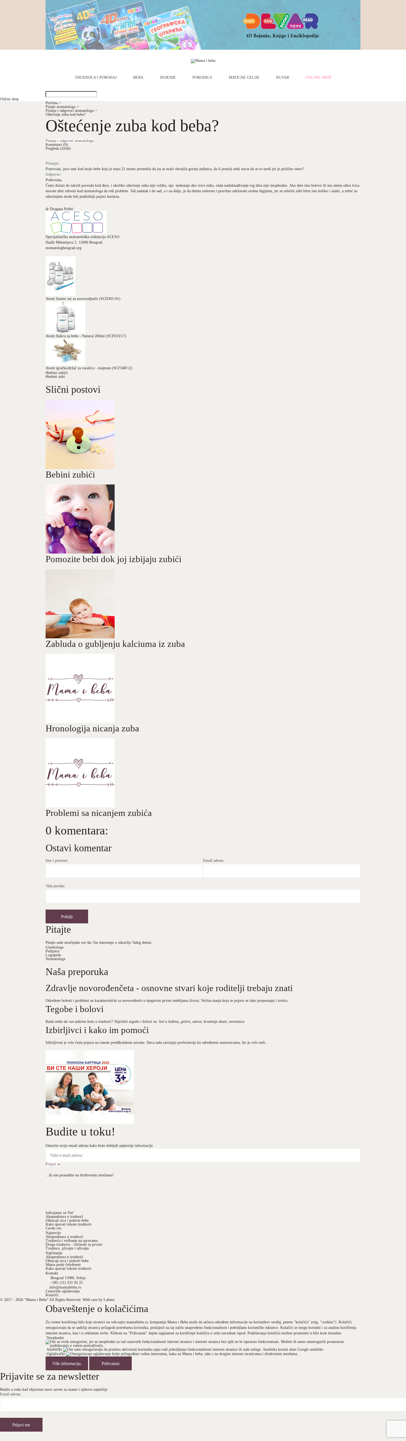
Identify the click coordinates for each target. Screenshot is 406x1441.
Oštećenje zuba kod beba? (66, 114)
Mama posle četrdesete (63, 1265)
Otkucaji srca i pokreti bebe (67, 1220)
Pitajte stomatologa (62, 107)
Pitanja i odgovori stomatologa (71, 111)
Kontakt (52, 1273)
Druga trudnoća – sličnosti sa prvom (74, 1244)
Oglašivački (56, 1354)
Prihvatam (110, 1363)
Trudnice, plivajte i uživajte (67, 1248)
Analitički (54, 1349)
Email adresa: (213, 861)
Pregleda (58, 148)
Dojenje (168, 78)
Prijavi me (21, 1424)
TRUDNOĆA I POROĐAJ (96, 78)
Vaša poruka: (55, 886)
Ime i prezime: (57, 861)
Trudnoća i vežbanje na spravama (72, 1241)
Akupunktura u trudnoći (64, 1217)
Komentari (57, 145)
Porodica (202, 78)
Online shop (318, 78)
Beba (138, 78)
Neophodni (55, 1338)
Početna (53, 103)
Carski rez (53, 1228)
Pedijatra (52, 951)
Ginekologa (55, 947)
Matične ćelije (244, 78)
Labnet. (109, 1300)
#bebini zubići (57, 373)
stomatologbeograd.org (63, 248)
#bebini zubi (55, 377)
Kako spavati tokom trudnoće (68, 1224)
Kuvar (282, 78)
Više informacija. (67, 1363)
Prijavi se (53, 1164)
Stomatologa (55, 959)
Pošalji (67, 916)
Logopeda (53, 955)
